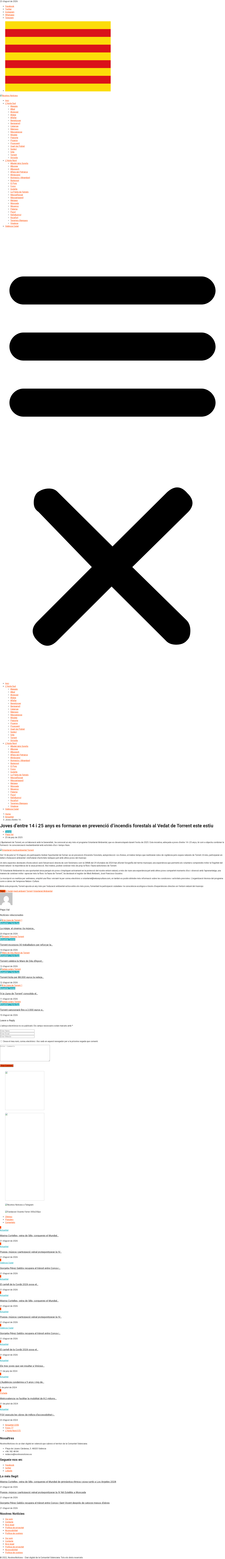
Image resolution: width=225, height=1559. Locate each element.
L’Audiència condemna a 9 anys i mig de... (22, 1382)
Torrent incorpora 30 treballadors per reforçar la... (26, 944)
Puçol (13, 212)
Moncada (14, 203)
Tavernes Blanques (19, 220)
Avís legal (9, 1525)
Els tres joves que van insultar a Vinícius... (22, 1366)
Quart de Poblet (17, 146)
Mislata (13, 135)
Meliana (14, 200)
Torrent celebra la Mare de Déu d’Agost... (21, 961)
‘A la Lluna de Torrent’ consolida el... (19, 993)
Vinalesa (14, 223)
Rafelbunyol (15, 215)
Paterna (13, 209)
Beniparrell (15, 123)
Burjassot (14, 180)
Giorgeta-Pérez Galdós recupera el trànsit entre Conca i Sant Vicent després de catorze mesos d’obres (55, 1502)
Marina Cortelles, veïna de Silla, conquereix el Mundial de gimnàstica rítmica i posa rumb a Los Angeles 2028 (58, 1481)
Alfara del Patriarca (19, 172)
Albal (12, 109)
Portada (3, 1393)
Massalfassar (16, 195)
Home (8, 814)
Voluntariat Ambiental (42, 891)
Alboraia (14, 166)
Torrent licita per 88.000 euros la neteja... (22, 977)
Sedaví (13, 149)
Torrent (13, 155)
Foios (13, 186)
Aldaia (13, 115)
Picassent (15, 143)
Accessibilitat (11, 1530)
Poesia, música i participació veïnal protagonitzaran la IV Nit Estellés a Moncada (43, 1492)
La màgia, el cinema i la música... (17, 928)
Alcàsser (14, 112)
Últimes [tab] (8, 1216)
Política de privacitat (14, 1527)
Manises (14, 129)
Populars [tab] (9, 1219)
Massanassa (16, 132)
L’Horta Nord (11, 160)
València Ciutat (12, 226)
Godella (13, 189)
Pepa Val (9, 834)
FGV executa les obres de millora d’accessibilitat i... (27, 1414)
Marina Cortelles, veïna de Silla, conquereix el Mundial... (29, 1235)
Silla (12, 152)
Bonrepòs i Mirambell (20, 177)
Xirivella (14, 157)
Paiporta (14, 137)
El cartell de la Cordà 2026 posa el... (19, 1284)
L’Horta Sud (10, 103)
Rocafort (14, 217)
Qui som (9, 1519)
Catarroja (14, 126)
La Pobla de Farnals (19, 192)
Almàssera (15, 175)
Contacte (9, 1522)
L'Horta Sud (14, 923)
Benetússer (15, 120)
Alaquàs (14, 106)
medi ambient (19, 891)
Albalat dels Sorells (19, 163)
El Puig (13, 183)
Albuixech (14, 169)
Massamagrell (16, 197)
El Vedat (9, 891)
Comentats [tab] (10, 1222)
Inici (7, 100)
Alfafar (13, 117)
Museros (14, 206)
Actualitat (9, 817)
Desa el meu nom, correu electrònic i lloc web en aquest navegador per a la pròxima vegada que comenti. (50, 1041)
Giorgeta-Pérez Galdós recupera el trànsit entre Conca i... (30, 1268)
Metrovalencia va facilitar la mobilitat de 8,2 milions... (28, 1398)
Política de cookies (14, 1533)
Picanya (14, 140)
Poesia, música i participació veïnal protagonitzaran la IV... (31, 1252)
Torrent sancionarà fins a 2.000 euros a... (22, 1009)
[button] (112, 455)
